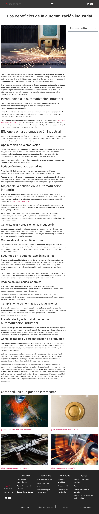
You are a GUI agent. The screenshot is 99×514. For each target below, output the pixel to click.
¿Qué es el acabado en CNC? (63, 468)
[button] (52, 4)
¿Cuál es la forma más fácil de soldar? (16, 430)
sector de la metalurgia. (20, 201)
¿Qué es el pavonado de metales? (15, 468)
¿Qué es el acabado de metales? (64, 430)
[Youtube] (91, 4)
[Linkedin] (88, 4)
